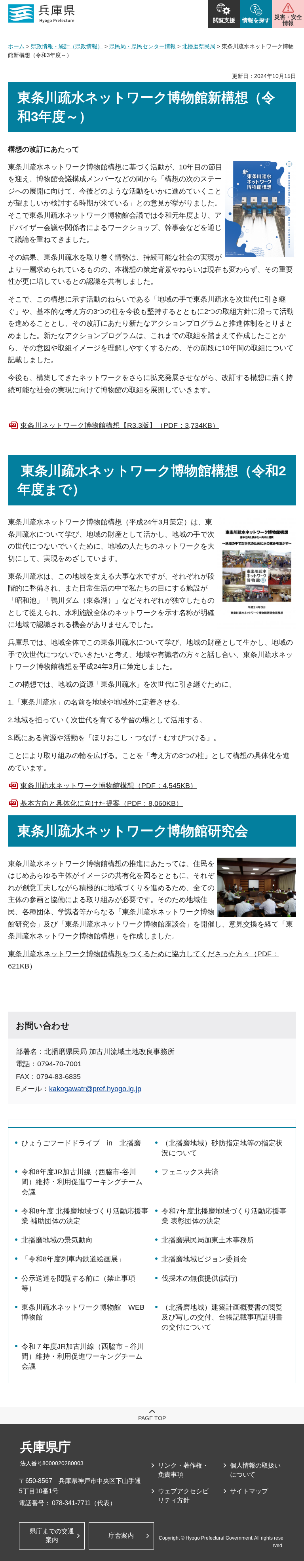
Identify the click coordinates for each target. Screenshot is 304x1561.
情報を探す (256, 20)
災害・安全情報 (288, 20)
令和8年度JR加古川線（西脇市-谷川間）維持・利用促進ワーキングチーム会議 (81, 1182)
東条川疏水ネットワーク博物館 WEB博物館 (82, 1312)
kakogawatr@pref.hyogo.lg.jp (95, 1089)
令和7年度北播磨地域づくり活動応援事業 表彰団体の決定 (224, 1216)
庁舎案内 (121, 1535)
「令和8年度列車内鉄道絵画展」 (73, 1259)
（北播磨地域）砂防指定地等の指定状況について (222, 1148)
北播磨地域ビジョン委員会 (204, 1259)
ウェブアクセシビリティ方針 (183, 1495)
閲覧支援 (224, 20)
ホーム (16, 46)
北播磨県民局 (198, 46)
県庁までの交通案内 (52, 1535)
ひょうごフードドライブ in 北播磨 (81, 1143)
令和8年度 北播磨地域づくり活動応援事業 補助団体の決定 (84, 1216)
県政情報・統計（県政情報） (67, 46)
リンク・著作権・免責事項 (183, 1469)
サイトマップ (249, 1491)
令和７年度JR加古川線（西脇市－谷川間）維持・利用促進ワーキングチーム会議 (82, 1356)
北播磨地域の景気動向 (57, 1240)
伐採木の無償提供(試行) (200, 1278)
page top (152, 1418)
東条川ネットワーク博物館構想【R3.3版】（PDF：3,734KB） (119, 425)
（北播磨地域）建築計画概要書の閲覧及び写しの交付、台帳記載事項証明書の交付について (222, 1317)
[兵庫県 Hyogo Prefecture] (41, 13)
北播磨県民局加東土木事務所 (208, 1240)
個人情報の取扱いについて (255, 1469)
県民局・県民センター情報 (142, 46)
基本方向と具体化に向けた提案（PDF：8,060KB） (101, 803)
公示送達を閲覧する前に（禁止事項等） (78, 1283)
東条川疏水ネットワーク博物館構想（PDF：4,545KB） (108, 786)
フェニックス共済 (190, 1172)
